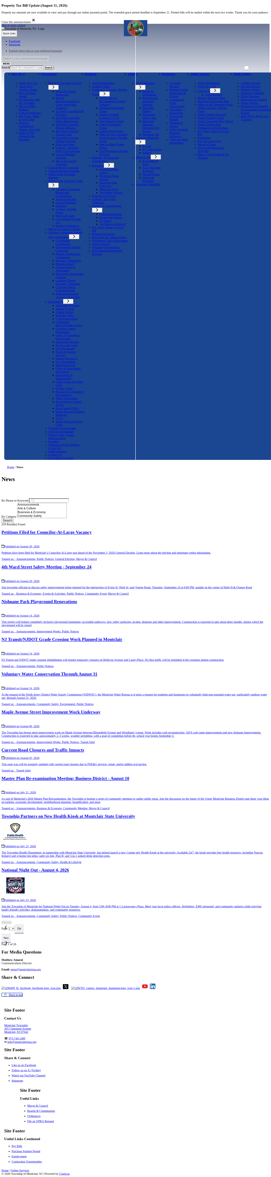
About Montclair (144, 83)
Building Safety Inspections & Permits (179, 93)
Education (98, 165)
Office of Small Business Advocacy (178, 133)
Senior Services (101, 244)
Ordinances (34, 1116)
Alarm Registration (103, 83)
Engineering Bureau (67, 342)
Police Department (66, 398)
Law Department (65, 361)
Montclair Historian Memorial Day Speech (151, 126)
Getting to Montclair (147, 137)
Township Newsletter (60, 458)
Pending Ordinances (67, 225)
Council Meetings (66, 202)
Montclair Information (149, 93)
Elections (61, 205)
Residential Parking (110, 217)
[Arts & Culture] (42, 508)
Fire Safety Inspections (176, 111)
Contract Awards (250, 83)
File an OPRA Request (40, 1121)
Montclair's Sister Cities (149, 116)
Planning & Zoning (103, 234)
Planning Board (65, 264)
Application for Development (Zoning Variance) (112, 101)
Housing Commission (68, 260)
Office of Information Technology (68, 370)
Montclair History (148, 109)
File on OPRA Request (27, 108)
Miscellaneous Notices (254, 99)
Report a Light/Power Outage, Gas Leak (29, 126)
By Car (147, 146)
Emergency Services (104, 195)
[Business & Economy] (42, 512)
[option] (139, 51)
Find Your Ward (65, 144)
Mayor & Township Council (64, 83)
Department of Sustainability (64, 377)
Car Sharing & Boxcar (112, 224)
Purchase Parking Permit (26, 1151)
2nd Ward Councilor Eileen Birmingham (67, 119)
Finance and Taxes (66, 345)
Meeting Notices (250, 89)
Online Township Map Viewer (215, 121)
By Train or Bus (152, 149)
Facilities (53, 441)
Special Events (151, 174)
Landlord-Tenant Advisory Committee (68, 282)
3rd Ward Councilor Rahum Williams (67, 126)
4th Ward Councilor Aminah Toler (67, 133)
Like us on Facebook (24, 1065)
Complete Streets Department (65, 330)
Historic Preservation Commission (68, 255)
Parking (147, 152)
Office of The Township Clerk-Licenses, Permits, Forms (113, 138)
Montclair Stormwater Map (213, 101)
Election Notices (250, 86)
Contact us (204, 91)
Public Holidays (57, 451)
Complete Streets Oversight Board (65, 289)
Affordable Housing (67, 305)
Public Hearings (250, 96)
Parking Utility (64, 388)
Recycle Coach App (209, 141)
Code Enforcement (67, 318)
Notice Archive (249, 103)
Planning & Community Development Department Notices (256, 110)
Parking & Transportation (106, 205)
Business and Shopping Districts (150, 101)
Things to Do (143, 157)
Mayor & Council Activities (66, 163)
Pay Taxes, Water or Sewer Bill (29, 118)
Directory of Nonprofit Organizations (105, 159)
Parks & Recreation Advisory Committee (68, 295)
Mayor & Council (37, 1105)
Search (5, 67)
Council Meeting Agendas (65, 156)
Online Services (20, 1170)
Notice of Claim (65, 215)
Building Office (65, 315)
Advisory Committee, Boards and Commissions (68, 192)
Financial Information (60, 431)
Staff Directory (213, 94)
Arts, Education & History (152, 169)
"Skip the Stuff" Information (179, 141)
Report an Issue (207, 144)
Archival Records (66, 199)
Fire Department (65, 348)
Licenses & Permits (176, 118)
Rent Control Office (67, 408)
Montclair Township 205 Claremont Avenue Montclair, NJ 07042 (17, 1029)
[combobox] (25, 59)
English (35, 50)
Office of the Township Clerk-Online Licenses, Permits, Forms (215, 108)
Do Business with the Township (29, 101)
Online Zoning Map (209, 124)
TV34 (59, 418)
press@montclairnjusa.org (26, 969)
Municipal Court (65, 365)
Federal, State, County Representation (61, 436)
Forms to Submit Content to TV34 (109, 116)
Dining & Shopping (148, 179)
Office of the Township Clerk (65, 181)
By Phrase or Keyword (15, 500)
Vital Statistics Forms (111, 121)
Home (10, 467)
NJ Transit (105, 220)
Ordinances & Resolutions (213, 127)
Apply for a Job (28, 83)
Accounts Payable (175, 85)
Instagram (17, 1080)
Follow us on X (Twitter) (26, 1070)
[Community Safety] (42, 516)
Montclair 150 (151, 134)
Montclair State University (108, 184)
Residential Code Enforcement (110, 240)
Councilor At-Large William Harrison (67, 139)
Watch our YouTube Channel (28, 1075)
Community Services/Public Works (69, 323)
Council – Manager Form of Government (68, 149)
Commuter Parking (110, 214)
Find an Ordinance (30, 113)
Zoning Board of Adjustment (65, 269)
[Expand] (17, 79)
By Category (9, 516)
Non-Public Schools (111, 192)
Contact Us (54, 454)
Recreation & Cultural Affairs (109, 237)
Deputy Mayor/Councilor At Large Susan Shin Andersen (67, 103)
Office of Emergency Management (68, 337)
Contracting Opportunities (27, 1161)
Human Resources (66, 358)
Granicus (64, 1173)
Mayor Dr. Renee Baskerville (66, 93)
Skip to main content (13, 25)
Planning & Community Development (70, 393)
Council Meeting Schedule (63, 171)
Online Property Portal (211, 117)
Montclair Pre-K (108, 189)
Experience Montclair (147, 184)
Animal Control (65, 308)
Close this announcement (16, 22)
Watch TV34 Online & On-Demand (27, 136)
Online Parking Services (212, 114)
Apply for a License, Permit (28, 88)
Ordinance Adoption (253, 93)
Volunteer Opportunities (62, 428)
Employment (19, 1156)
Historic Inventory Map (211, 98)
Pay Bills (17, 1146)
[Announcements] (42, 505)
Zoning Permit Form (111, 131)
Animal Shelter (64, 312)
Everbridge (204, 137)
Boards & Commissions (41, 1110)
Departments (55, 301)
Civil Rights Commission (63, 242)
